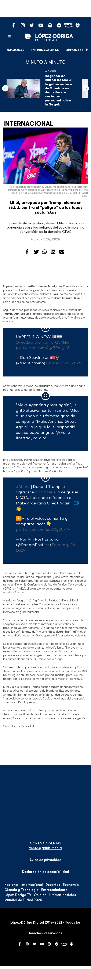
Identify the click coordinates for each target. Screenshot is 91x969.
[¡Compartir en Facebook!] (27, 252)
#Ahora (23, 486)
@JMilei (61, 342)
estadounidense (39, 294)
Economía (71, 885)
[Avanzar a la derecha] (87, 50)
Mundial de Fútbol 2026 (23, 900)
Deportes (75, 50)
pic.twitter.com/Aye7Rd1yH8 (43, 347)
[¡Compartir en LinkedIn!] (53, 252)
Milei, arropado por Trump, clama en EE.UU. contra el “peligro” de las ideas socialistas (45, 207)
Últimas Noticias (62, 895)
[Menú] (9, 37)
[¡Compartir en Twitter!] (36, 252)
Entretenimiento (54, 890)
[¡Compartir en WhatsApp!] (44, 252)
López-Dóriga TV (17, 895)
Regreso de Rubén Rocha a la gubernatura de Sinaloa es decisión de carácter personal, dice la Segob (58, 90)
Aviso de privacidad (45, 860)
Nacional (16, 50)
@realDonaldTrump (34, 342)
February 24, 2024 (63, 363)
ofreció (61, 286)
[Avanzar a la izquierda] (5, 88)
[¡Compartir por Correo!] (61, 252)
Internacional (45, 50)
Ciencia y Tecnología (21, 890)
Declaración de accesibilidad (45, 872)
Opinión (40, 895)
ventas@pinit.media (45, 848)
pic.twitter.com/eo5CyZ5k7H (43, 529)
